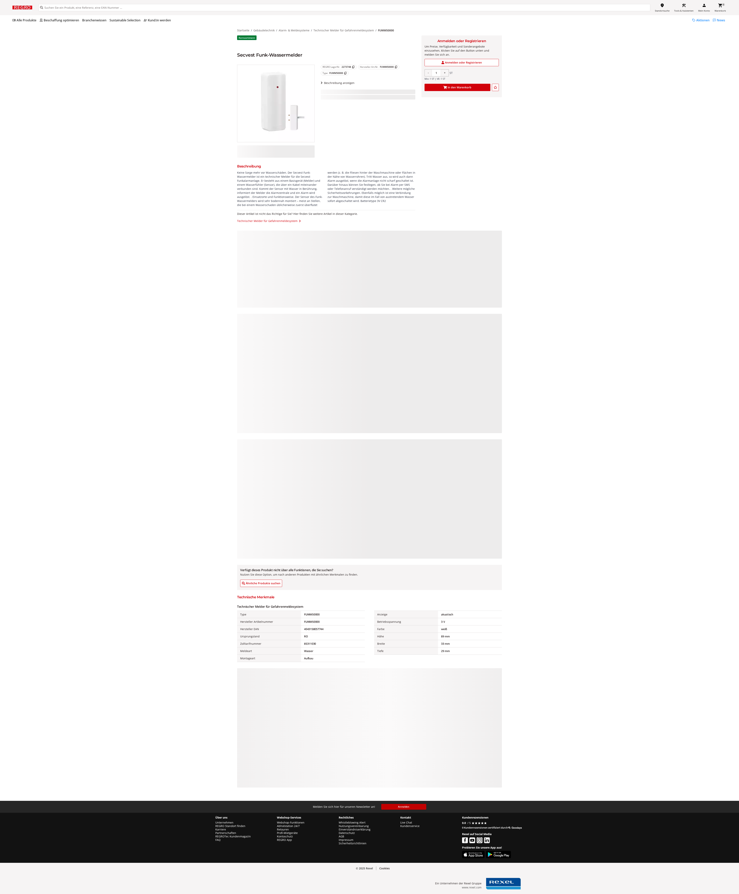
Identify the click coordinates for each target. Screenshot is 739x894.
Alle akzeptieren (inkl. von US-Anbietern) (683, 853)
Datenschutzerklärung (79, 869)
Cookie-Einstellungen (684, 882)
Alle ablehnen (684, 868)
